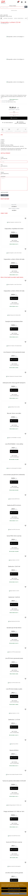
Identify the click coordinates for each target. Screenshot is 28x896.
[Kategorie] (25, 2)
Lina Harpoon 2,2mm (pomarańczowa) (14, 352)
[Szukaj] (25, 7)
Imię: (4, 165)
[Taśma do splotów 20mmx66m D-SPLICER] (14, 774)
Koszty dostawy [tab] (18, 131)
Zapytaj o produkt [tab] (9, 131)
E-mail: (4, 158)
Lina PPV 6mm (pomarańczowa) (14, 658)
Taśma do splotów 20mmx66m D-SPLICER (14, 781)
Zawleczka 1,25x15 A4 (14, 566)
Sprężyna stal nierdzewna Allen (14, 321)
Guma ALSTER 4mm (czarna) (14, 842)
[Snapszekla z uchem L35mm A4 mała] (14, 253)
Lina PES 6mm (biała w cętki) (14, 689)
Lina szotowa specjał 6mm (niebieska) (14, 474)
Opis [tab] (2, 131)
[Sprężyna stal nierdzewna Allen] (14, 315)
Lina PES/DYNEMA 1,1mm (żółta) (14, 444)
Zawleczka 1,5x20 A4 (14, 597)
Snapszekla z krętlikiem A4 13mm (14, 228)
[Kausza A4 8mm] (14, 744)
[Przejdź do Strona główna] (1, 18)
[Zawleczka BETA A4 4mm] (14, 499)
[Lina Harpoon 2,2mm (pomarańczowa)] (14, 346)
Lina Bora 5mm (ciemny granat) (14, 872)
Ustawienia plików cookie (14, 893)
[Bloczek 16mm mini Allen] (14, 407)
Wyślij (4, 195)
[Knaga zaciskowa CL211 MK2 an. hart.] (14, 805)
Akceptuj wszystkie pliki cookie (14, 888)
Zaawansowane (14, 10)
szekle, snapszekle (18, 18)
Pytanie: (5, 173)
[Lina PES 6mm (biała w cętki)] (14, 682)
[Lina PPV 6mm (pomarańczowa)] (14, 652)
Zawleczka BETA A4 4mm (14, 505)
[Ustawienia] (21, 2)
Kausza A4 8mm (14, 750)
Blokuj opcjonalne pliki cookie (14, 890)
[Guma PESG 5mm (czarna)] (14, 529)
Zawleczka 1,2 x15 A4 (14, 719)
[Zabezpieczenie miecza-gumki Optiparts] (14, 376)
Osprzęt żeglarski (8, 18)
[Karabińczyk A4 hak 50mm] (14, 621)
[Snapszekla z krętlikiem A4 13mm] (14, 222)
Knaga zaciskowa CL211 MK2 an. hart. (14, 811)
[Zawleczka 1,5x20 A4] (14, 591)
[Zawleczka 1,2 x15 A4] (14, 713)
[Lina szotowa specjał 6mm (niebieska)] (14, 468)
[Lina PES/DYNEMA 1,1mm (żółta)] (14, 437)
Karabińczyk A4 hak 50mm (14, 627)
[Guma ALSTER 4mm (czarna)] (14, 836)
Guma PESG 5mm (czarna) (14, 536)
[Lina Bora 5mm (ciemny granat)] (14, 866)
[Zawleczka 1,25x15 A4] (14, 560)
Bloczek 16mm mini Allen (14, 413)
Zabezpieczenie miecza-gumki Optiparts (14, 382)
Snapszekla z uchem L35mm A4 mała (14, 259)
